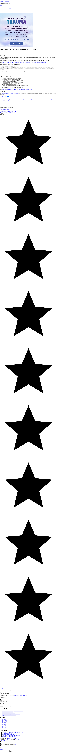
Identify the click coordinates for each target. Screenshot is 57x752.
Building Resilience (5, 10)
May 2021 (4, 723)
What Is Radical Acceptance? (7, 712)
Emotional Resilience (6, 9)
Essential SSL (2, 740)
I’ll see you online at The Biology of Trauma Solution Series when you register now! (17, 89)
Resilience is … (5, 7)
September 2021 (5, 721)
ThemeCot (8, 739)
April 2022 (4, 719)
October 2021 (4, 720)
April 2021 (4, 724)
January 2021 (4, 727)
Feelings (22, 99)
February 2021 (4, 726)
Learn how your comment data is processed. (21, 695)
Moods (44, 99)
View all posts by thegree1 (4, 109)
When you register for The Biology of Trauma (10, 93)
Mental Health (34, 99)
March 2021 (4, 725)
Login (2, 688)
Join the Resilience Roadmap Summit (8, 713)
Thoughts (51, 99)
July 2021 (4, 722)
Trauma (3, 12)
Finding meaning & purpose (7, 8)
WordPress (17, 739)
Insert (11, 751)
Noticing (47, 99)
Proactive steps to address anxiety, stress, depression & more (12, 711)
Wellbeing (2, 100)
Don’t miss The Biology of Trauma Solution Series (11, 714)
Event (19, 99)
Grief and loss (4, 11)
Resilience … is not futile (4, 1)
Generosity (26, 99)
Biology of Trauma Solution (11, 100)
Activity (4, 99)
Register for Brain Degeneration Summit (9, 715)
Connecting (16, 99)
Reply (1, 749)
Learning (30, 99)
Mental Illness (40, 99)
